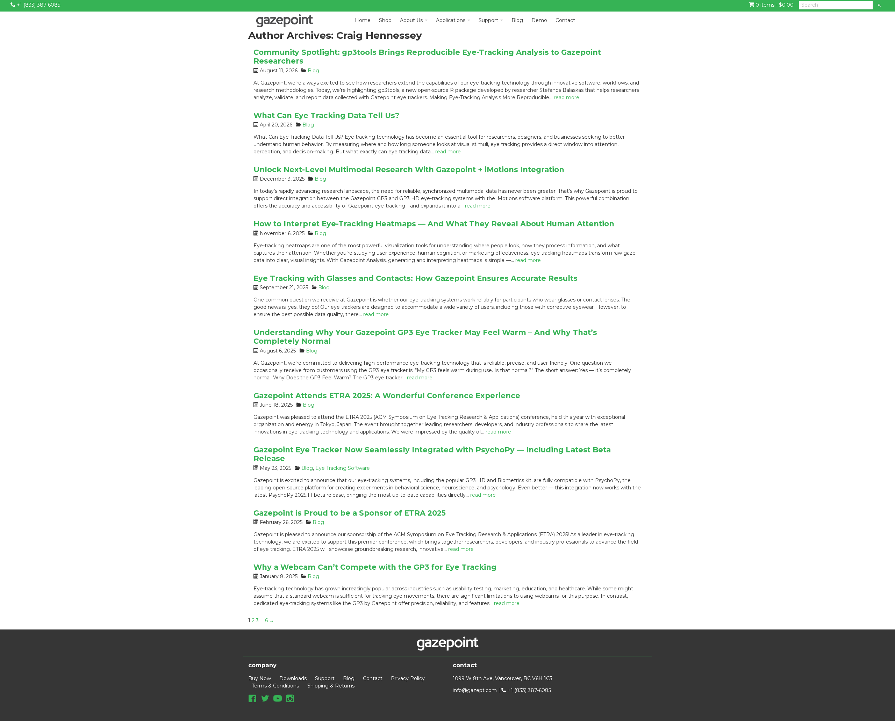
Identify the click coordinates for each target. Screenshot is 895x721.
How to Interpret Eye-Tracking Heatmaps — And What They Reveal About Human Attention (433, 223)
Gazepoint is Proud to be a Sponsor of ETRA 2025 (349, 513)
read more (566, 97)
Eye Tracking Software (342, 468)
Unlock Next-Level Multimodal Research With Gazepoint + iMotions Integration (408, 169)
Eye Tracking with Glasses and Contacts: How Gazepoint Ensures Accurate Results (415, 278)
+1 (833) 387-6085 (37, 5)
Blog (313, 70)
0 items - (774, 5)
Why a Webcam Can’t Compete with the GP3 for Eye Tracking (374, 567)
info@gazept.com (475, 690)
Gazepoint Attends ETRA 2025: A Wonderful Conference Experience (386, 395)
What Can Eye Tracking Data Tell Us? (326, 115)
